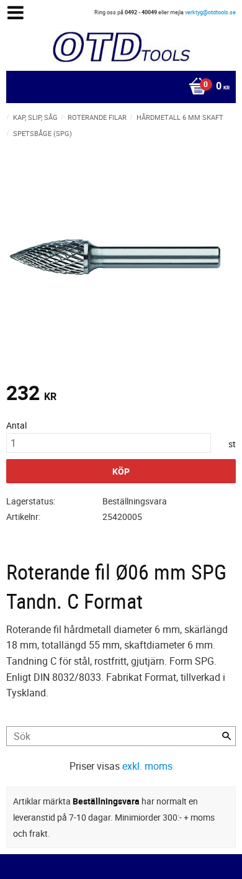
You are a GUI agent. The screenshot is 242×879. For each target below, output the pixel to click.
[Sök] (226, 736)
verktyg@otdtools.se (210, 12)
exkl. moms (147, 766)
